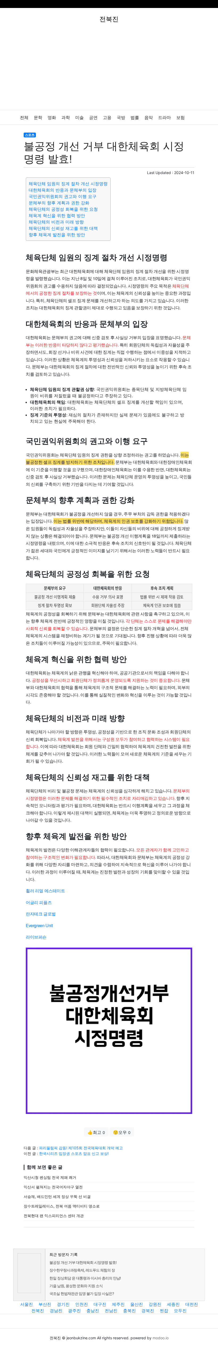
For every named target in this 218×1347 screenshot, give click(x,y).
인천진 (81, 1304)
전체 (24, 117)
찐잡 (164, 1310)
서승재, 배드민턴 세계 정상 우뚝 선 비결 (57, 1196)
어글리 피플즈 (39, 902)
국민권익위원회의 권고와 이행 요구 (63, 196)
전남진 (111, 1310)
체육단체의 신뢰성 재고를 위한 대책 (63, 228)
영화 (52, 117)
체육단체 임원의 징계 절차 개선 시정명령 (68, 183)
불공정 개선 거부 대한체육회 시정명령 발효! (82, 1262)
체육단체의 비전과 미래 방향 (56, 222)
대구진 (100, 1304)
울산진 (136, 1304)
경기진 (63, 1304)
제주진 (118, 1304)
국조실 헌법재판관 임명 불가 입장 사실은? (81, 1293)
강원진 (155, 1304)
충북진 (129, 1310)
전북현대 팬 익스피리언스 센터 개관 (54, 1215)
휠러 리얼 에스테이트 (45, 891)
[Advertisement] (109, 70)
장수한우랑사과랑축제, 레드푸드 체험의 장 (82, 1270)
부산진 (45, 1304)
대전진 (191, 1304)
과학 (65, 117)
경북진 (147, 1310)
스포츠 (30, 135)
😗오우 (122, 1132)
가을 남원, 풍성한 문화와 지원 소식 (76, 1285)
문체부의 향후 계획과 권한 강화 (59, 202)
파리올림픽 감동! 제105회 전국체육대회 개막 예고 (81, 1148)
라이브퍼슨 (36, 937)
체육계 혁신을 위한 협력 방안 (57, 215)
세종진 (173, 1304)
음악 (148, 117)
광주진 (74, 1310)
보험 (180, 117)
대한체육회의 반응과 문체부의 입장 (63, 190)
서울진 (26, 1304)
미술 (79, 117)
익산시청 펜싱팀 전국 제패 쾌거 (50, 1177)
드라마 (164, 117)
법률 (135, 117)
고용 (107, 117)
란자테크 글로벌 (41, 914)
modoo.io (161, 1338)
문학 (38, 117)
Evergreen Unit (39, 925)
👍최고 (96, 1132)
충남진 (92, 1310)
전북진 (37, 1310)
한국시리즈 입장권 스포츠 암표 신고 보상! (74, 1153)
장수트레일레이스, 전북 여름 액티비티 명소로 (62, 1206)
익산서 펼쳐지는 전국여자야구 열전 (53, 1187)
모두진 (180, 1310)
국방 (121, 117)
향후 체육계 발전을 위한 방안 (57, 234)
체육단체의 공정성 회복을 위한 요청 (63, 209)
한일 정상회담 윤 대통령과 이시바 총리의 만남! (85, 1278)
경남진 (56, 1310)
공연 (93, 117)
